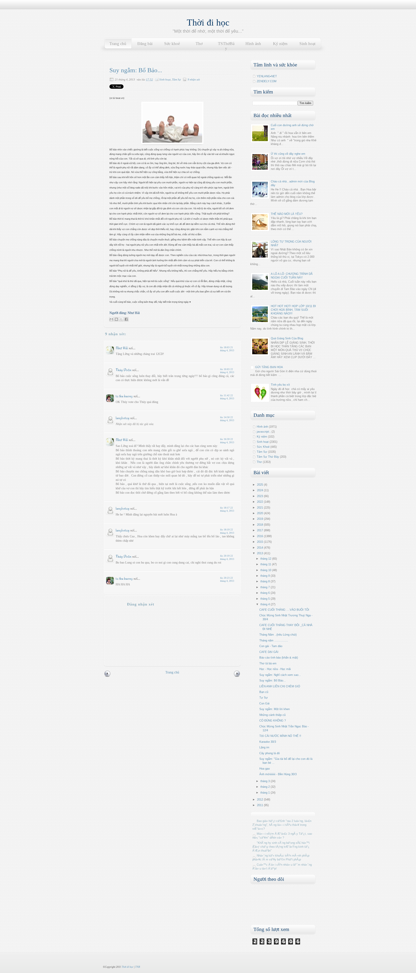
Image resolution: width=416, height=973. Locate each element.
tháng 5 (265, 598)
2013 (260, 553)
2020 (260, 513)
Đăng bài (145, 43)
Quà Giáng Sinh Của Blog (287, 338)
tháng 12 (266, 558)
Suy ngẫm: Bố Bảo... (272, 680)
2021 (260, 507)
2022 (260, 501)
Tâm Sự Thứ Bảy (268, 456)
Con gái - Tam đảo (270, 646)
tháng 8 (265, 581)
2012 (260, 799)
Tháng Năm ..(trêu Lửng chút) (278, 634)
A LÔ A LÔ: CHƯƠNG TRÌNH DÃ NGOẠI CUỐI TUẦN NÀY (292, 275)
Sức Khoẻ (263, 446)
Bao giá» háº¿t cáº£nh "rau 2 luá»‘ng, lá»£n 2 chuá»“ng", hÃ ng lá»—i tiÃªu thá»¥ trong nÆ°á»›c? (281, 824)
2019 (260, 518)
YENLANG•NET (267, 76)
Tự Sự (263, 697)
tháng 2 (265, 786)
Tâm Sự (176, 79)
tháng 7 (265, 587)
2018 (260, 524)
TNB (137, 966)
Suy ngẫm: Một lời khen (274, 709)
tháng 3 (265, 781)
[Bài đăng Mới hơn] (107, 676)
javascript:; (264, 431)
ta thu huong (124, 396)
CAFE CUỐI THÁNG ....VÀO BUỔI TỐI (284, 609)
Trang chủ (117, 43)
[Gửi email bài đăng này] (111, 319)
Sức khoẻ (172, 43)
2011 (260, 805)
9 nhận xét (194, 79)
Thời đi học (208, 22)
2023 (260, 496)
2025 (260, 484)
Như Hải (122, 348)
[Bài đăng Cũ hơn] (237, 676)
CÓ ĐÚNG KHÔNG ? (272, 720)
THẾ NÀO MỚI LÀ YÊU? (286, 214)
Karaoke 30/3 (267, 741)
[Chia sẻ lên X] (121, 319)
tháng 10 (266, 570)
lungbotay (122, 418)
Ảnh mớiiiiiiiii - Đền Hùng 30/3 (278, 774)
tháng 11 (266, 564)
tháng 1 (265, 792)
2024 (260, 490)
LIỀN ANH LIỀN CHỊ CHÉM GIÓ (279, 686)
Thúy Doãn (123, 369)
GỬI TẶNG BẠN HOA (269, 367)
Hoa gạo (264, 768)
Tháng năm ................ (273, 640)
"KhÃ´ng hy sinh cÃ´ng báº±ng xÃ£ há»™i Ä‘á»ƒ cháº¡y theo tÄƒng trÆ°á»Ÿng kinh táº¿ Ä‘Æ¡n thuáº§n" (281, 846)
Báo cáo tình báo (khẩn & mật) (278, 657)
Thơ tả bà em (267, 663)
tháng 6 (265, 592)
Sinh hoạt (307, 43)
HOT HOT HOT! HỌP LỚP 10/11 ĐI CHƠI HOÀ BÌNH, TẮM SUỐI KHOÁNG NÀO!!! (293, 309)
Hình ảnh (253, 43)
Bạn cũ (263, 692)
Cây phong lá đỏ (269, 753)
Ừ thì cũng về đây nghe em (288, 153)
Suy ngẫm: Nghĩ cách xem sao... (280, 675)
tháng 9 (265, 575)
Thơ (199, 43)
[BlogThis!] (116, 319)
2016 (260, 536)
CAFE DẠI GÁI (268, 652)
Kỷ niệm (280, 43)
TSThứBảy (226, 46)
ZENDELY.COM (266, 81)
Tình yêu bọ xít (280, 384)
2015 (260, 541)
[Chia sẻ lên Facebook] (126, 319)
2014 (260, 547)
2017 (260, 530)
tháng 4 (265, 604)
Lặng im (264, 747)
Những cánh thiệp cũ (272, 715)
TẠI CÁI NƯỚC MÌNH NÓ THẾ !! (280, 736)
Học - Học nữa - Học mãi (275, 669)
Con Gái (264, 703)
